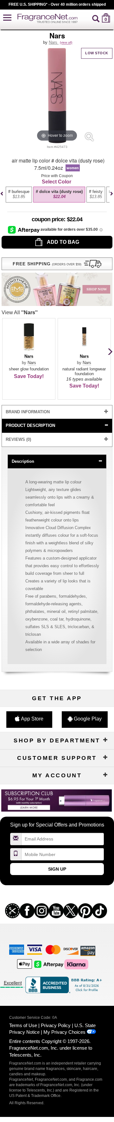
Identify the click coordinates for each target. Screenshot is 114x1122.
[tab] (57, 412)
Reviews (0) (18, 439)
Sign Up (57, 869)
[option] (19, 194)
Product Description (30, 425)
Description (23, 461)
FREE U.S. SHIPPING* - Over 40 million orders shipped (57, 4)
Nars (54, 42)
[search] (95, 18)
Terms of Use (23, 1025)
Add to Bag (62, 242)
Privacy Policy (56, 1025)
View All (20, 312)
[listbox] (56, 197)
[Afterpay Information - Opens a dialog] (24, 229)
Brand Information (28, 411)
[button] (7, 18)
